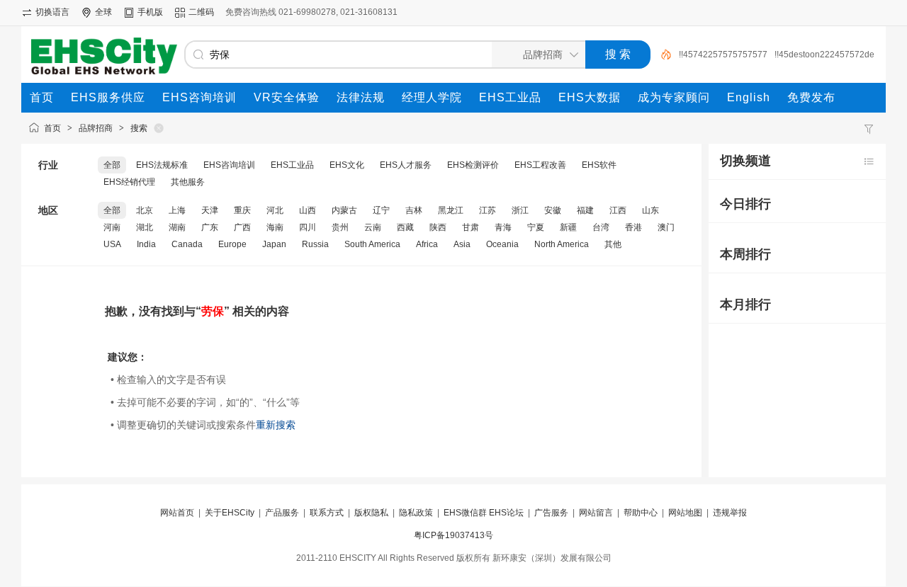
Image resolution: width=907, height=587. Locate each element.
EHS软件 (599, 165)
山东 (650, 210)
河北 (274, 210)
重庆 (242, 210)
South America (372, 244)
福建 (585, 210)
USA (112, 244)
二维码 (201, 12)
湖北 (144, 227)
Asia (462, 244)
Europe (232, 244)
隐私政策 (416, 513)
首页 (52, 128)
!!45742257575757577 (723, 54)
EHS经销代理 (129, 182)
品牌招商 (96, 128)
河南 (111, 227)
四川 (307, 227)
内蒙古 (344, 210)
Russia (315, 244)
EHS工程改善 (540, 165)
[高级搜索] (661, 54)
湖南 (177, 227)
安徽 (552, 210)
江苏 (487, 210)
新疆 (568, 227)
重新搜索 (275, 425)
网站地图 (685, 513)
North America (561, 244)
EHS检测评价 (473, 165)
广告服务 (551, 513)
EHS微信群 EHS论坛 (484, 513)
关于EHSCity (229, 513)
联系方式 (327, 513)
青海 (503, 227)
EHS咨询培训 (229, 165)
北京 (144, 210)
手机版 (150, 12)
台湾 (600, 227)
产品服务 (282, 513)
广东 (209, 227)
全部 (111, 165)
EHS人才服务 (406, 165)
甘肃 (470, 227)
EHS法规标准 (162, 165)
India (146, 244)
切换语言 (52, 12)
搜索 (138, 128)
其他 (612, 244)
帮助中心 (641, 513)
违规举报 (730, 513)
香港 (633, 227)
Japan (274, 244)
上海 (177, 210)
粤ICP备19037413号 (453, 535)
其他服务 (188, 182)
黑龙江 (450, 210)
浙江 (520, 210)
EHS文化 (346, 165)
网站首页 (177, 513)
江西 (617, 210)
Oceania (502, 244)
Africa (427, 244)
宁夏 (535, 227)
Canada (187, 244)
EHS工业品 (292, 165)
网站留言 (596, 513)
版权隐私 (371, 513)
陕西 (437, 227)
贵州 (340, 227)
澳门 (666, 227)
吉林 (413, 210)
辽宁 (381, 210)
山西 (307, 210)
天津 (209, 210)
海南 (274, 227)
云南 (372, 227)
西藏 (405, 227)
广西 (242, 227)
